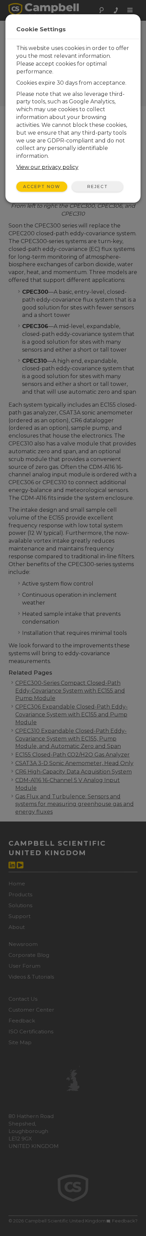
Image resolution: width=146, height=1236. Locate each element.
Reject (97, 186)
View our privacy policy (47, 167)
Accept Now (41, 186)
